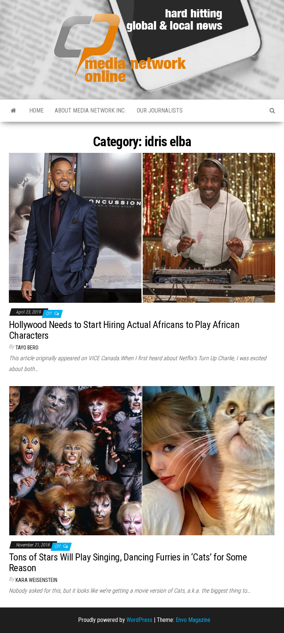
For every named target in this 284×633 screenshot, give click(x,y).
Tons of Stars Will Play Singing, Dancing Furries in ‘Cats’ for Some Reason (128, 562)
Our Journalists (160, 110)
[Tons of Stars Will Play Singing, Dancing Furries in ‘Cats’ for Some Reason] (142, 459)
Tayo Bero (27, 348)
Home (36, 110)
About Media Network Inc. (90, 110)
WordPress (139, 619)
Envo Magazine (193, 619)
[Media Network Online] (13, 111)
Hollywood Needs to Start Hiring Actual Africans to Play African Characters (124, 330)
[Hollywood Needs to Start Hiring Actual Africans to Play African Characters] (142, 227)
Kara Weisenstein (36, 580)
